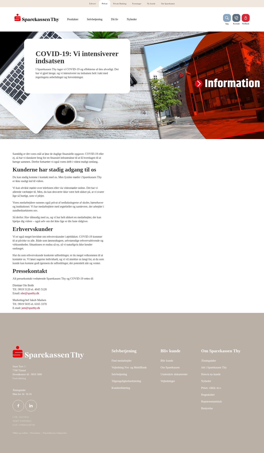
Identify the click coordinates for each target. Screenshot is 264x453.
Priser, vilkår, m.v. (211, 387)
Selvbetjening (119, 374)
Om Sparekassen (170, 367)
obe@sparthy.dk (30, 293)
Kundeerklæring (121, 387)
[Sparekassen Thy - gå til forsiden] (36, 18)
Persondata (35, 433)
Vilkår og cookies (20, 433)
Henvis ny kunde (211, 374)
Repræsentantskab (211, 401)
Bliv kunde (167, 360)
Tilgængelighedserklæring (126, 381)
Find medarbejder (121, 360)
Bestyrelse (207, 408)
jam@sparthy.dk (31, 307)
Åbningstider (208, 360)
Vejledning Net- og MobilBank (129, 367)
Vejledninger (168, 381)
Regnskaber (208, 394)
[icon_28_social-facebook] (18, 405)
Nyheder (206, 381)
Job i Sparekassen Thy (214, 367)
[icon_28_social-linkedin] (31, 405)
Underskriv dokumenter (174, 374)
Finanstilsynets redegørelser (54, 433)
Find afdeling (19, 378)
